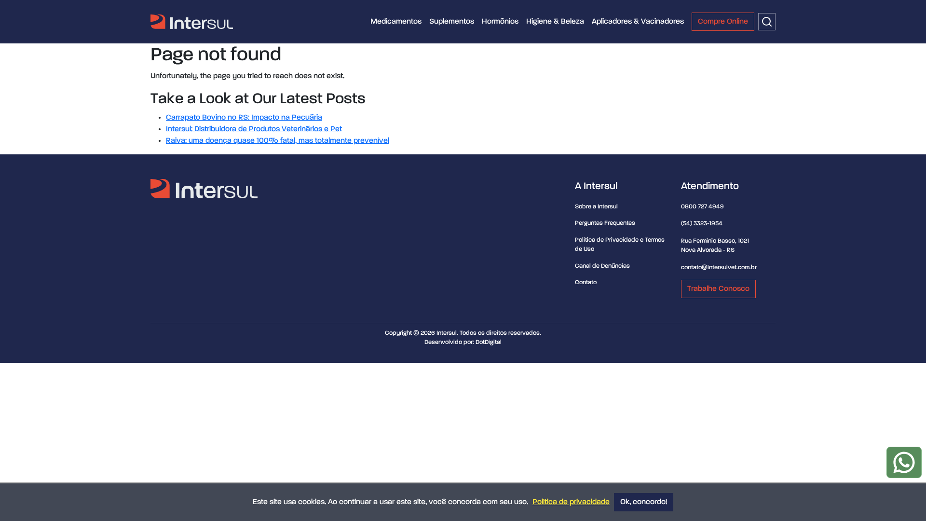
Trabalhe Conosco (718, 289)
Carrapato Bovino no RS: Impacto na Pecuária (244, 118)
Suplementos (451, 22)
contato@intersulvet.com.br (719, 267)
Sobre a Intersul (596, 207)
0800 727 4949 (702, 207)
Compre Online (723, 22)
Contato (586, 282)
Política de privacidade (571, 502)
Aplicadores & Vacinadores (638, 22)
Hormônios (500, 22)
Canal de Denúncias (602, 266)
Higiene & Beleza (555, 22)
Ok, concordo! (643, 502)
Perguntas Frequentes (605, 223)
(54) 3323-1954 (701, 223)
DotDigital (489, 342)
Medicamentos (396, 22)
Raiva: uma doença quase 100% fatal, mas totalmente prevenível (277, 141)
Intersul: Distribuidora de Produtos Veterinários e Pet (254, 129)
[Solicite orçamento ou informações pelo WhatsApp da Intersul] (904, 462)
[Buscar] (767, 21)
